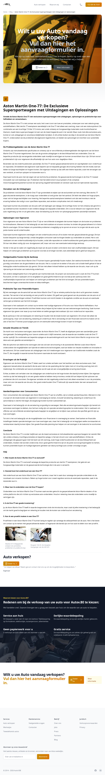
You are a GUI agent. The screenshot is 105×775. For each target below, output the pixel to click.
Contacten (67, 5)
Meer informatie (63, 67)
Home (5, 12)
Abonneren (43, 757)
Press (56, 731)
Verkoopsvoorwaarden (89, 723)
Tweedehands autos (11, 731)
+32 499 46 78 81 (93, 5)
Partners (57, 735)
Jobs (55, 727)
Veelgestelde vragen (37, 723)
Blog (11, 12)
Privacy (82, 727)
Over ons (57, 723)
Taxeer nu (42, 67)
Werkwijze (7, 727)
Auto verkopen (40, 5)
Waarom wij (54, 5)
